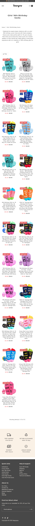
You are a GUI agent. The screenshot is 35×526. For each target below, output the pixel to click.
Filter (5, 54)
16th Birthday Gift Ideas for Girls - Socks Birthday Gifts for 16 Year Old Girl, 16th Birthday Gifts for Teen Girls (26, 271)
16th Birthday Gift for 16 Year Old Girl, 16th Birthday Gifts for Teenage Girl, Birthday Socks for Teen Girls (9, 172)
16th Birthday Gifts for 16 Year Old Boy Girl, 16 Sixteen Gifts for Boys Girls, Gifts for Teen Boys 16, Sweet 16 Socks (9, 139)
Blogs (3, 493)
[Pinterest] (2, 518)
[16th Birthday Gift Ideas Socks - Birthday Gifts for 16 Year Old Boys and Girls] (26, 96)
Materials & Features (7, 489)
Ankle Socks (5, 472)
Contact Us (5, 487)
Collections (5, 467)
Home (3, 27)
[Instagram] (5, 518)
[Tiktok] (7, 518)
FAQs (20, 472)
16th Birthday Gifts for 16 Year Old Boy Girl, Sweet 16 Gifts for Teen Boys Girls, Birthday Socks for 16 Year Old (9, 239)
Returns (21, 470)
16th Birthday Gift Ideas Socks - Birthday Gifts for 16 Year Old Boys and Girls (26, 107)
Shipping (21, 468)
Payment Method (6, 491)
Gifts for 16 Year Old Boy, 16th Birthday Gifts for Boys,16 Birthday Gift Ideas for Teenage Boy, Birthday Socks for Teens (26, 76)
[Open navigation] (2, 6)
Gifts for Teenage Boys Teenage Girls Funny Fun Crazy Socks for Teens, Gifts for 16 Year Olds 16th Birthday (26, 302)
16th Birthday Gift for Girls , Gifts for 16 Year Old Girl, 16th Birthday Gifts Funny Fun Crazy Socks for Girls (8, 76)
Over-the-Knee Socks (8, 477)
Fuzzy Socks (5, 468)
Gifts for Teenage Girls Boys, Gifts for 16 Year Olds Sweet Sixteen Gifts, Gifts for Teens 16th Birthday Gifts (9, 367)
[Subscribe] (31, 509)
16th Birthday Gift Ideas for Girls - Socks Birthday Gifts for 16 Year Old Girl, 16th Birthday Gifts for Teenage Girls (9, 302)
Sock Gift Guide (23, 467)
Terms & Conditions (25, 475)
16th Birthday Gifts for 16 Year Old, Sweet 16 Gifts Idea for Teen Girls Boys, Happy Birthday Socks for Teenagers (26, 239)
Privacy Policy (23, 474)
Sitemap (4, 495)
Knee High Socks (6, 475)
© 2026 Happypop (13, 520)
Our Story (4, 486)
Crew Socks (5, 474)
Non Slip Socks (6, 470)
